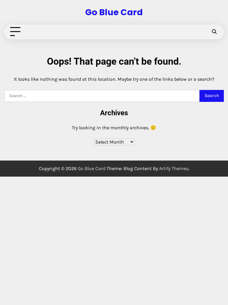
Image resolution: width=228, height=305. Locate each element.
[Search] (214, 32)
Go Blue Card (114, 12)
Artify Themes (174, 168)
